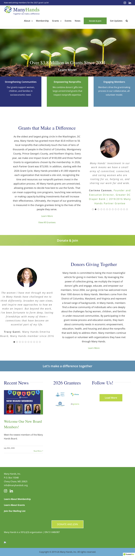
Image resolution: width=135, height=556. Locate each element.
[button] (127, 20)
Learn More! (67, 70)
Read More (38, 451)
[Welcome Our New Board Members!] (23, 402)
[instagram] (5, 490)
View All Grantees (47, 222)
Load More (111, 397)
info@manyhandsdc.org (16, 485)
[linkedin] (11, 490)
